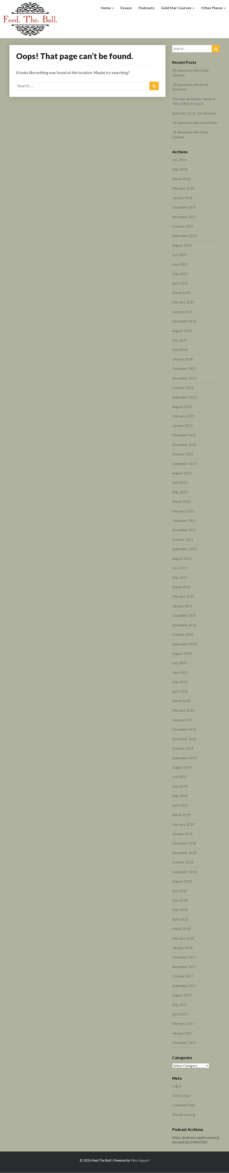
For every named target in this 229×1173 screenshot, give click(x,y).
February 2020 (183, 710)
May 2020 (180, 682)
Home (106, 8)
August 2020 (182, 653)
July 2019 (179, 777)
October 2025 (182, 226)
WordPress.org (183, 1115)
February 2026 (183, 188)
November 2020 (184, 625)
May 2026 (180, 169)
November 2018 (184, 853)
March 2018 (181, 929)
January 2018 (182, 948)
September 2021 (184, 549)
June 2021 (180, 568)
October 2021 (182, 539)
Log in (176, 1086)
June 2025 (180, 264)
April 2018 (180, 919)
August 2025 (182, 245)
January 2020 (182, 720)
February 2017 (183, 1024)
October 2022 (182, 454)
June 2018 (180, 900)
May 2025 (180, 274)
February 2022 (183, 511)
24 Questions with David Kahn (194, 123)
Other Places (212, 8)
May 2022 (180, 492)
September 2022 (184, 464)
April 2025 (180, 283)
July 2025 (179, 255)
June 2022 (180, 482)
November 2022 (184, 445)
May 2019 (180, 796)
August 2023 (182, 407)
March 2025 (181, 293)
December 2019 (184, 729)
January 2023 (182, 426)
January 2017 (182, 1033)
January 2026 (182, 198)
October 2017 (182, 976)
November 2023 (184, 378)
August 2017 (182, 995)
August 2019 (182, 767)
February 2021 (183, 596)
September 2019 (184, 758)
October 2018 (182, 862)
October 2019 (182, 748)
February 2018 (183, 938)
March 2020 (181, 701)
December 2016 (184, 1043)
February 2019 (183, 824)
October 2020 (182, 634)
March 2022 (181, 501)
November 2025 (184, 217)
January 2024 (182, 359)
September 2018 (184, 872)
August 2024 (182, 331)
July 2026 (179, 160)
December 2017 (184, 957)
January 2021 (182, 606)
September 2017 (184, 986)
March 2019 (181, 815)
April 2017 (180, 1014)
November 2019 (184, 739)
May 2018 (180, 910)
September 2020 (184, 644)
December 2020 (184, 615)
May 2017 (180, 1005)
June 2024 (180, 350)
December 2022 (184, 435)
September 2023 (184, 397)
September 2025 (184, 236)
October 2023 (182, 388)
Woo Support (140, 1160)
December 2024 (184, 321)
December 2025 (184, 207)
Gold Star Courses (176, 8)
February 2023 (183, 416)
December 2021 (184, 520)
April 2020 (180, 691)
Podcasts (146, 8)
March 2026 (181, 179)
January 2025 (182, 312)
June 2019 (180, 786)
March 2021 (181, 587)
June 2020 (180, 672)
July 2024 (179, 340)
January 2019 (182, 834)
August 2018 (182, 881)
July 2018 (179, 891)
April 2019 (180, 805)
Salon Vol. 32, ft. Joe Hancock (193, 113)
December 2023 (184, 369)
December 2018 (184, 843)
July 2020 (179, 663)
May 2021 (180, 578)
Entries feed (181, 1096)
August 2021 (182, 559)
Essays (126, 8)
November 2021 (184, 530)
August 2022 (182, 473)
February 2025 (183, 302)
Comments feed (183, 1105)
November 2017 (184, 967)
